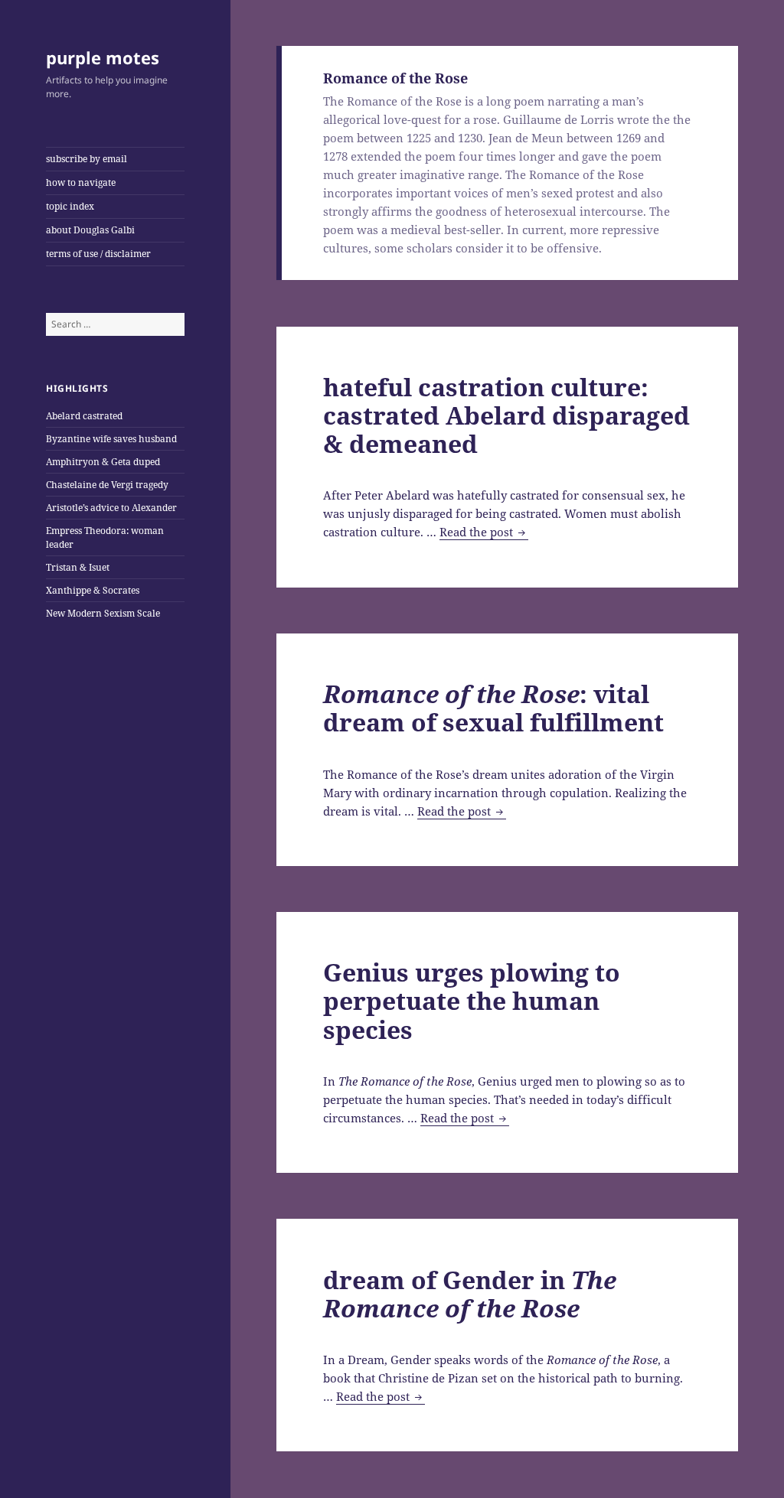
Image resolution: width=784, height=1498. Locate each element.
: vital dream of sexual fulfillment (493, 707)
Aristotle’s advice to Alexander (111, 507)
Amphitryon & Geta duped (103, 461)
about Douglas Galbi (90, 229)
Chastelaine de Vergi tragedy (107, 484)
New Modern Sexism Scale (103, 613)
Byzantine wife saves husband (111, 438)
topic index (70, 206)
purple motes (102, 57)
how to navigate (81, 182)
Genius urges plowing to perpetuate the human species (471, 1000)
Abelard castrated (84, 415)
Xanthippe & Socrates (92, 590)
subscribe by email (86, 158)
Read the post (483, 532)
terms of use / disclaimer (98, 253)
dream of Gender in (469, 1293)
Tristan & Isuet (77, 567)
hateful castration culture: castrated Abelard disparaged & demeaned (506, 415)
